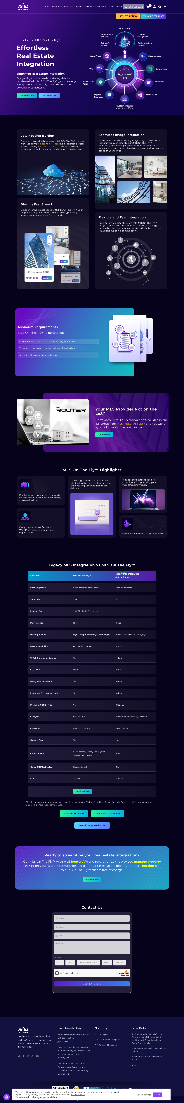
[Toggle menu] (164, 6)
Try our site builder (153, 16)
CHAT (70, 962)
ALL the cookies (78, 1094)
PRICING (119, 962)
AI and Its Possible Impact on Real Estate (147, 1058)
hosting (148, 866)
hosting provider (49, 143)
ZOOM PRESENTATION (88, 962)
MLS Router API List (130, 423)
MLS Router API (76, 861)
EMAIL (106, 962)
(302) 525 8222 (136, 6)
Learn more (95, 611)
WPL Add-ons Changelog (106, 1045)
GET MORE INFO (92, 983)
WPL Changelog (102, 1034)
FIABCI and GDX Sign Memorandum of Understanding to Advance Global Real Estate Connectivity (74, 1050)
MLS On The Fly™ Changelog (107, 1039)
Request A (128, 16)
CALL (59, 962)
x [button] (165, 1094)
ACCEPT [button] (158, 1094)
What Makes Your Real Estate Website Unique (149, 1049)
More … (135, 1065)
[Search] (159, 7)
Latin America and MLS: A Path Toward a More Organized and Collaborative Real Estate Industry (73, 1067)
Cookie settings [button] (144, 1094)
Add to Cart (82, 791)
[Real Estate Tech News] (37, 1056)
